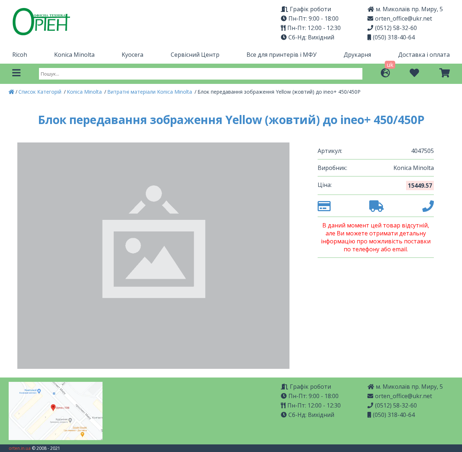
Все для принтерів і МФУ (282, 55)
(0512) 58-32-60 (396, 28)
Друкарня (357, 55)
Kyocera (132, 55)
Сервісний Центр (195, 55)
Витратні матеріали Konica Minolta (150, 91)
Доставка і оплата (424, 55)
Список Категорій (40, 91)
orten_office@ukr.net (403, 18)
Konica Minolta (74, 55)
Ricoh (19, 55)
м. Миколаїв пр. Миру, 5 (409, 9)
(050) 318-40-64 (394, 37)
